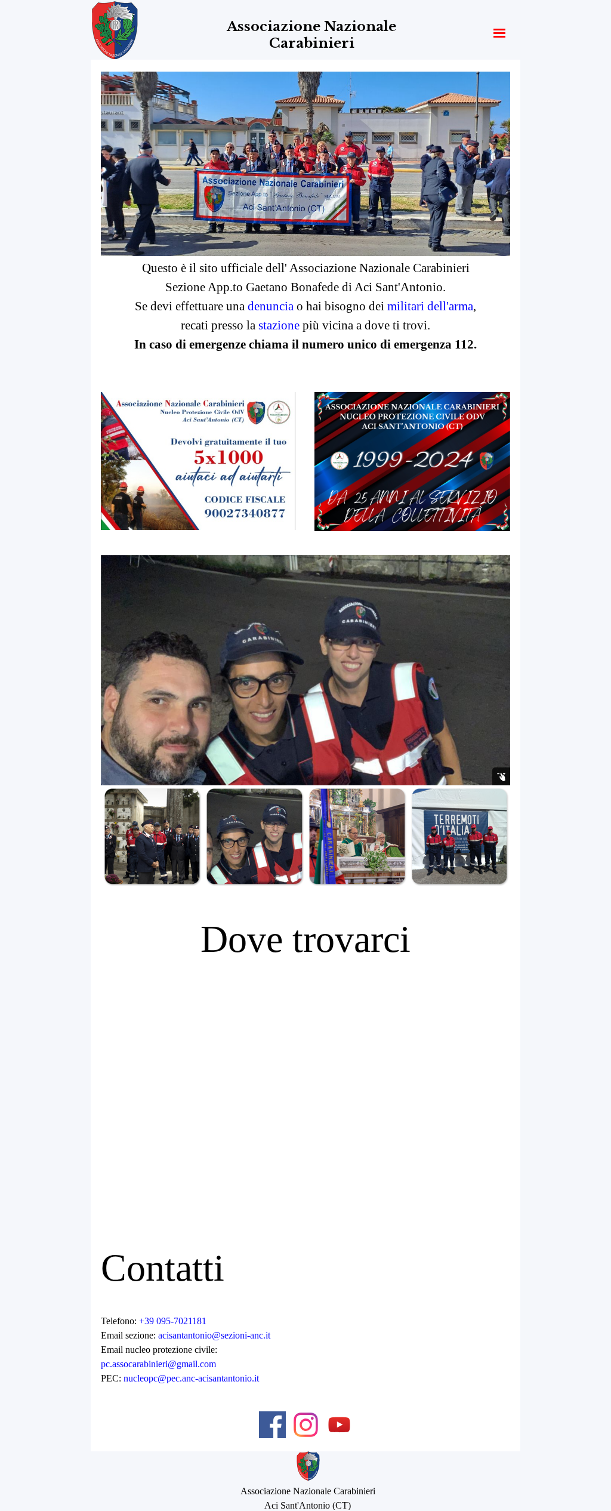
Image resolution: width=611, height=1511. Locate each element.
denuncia (271, 306)
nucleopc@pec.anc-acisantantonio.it (191, 1378)
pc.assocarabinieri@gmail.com (158, 1364)
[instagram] (305, 1424)
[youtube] (339, 1424)
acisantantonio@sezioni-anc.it (214, 1335)
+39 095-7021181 (172, 1321)
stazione (280, 325)
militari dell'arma (430, 306)
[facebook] (272, 1424)
